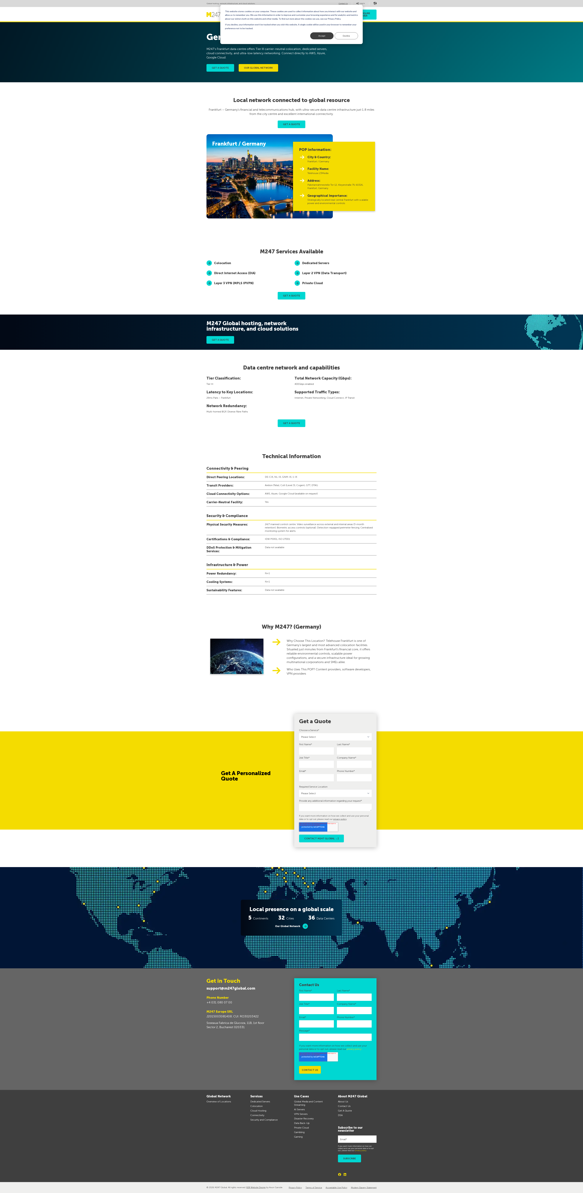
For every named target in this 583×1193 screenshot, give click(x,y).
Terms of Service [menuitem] (313, 1187)
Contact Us (343, 3)
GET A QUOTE (291, 124)
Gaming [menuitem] (298, 1136)
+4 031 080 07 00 (219, 1002)
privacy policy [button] (340, 819)
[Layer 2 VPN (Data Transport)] (336, 273)
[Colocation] (247, 263)
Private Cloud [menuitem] (301, 1127)
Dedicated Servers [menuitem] (260, 1101)
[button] (375, 3)
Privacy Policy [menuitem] (295, 1187)
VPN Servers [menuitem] (301, 1114)
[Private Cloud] (336, 283)
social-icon (339, 1174)
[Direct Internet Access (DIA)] (247, 273)
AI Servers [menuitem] (299, 1109)
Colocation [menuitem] (256, 1106)
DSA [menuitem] (340, 1115)
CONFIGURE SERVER (363, 14)
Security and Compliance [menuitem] (264, 1119)
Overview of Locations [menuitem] (218, 1101)
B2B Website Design (256, 1187)
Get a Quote (220, 339)
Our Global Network (287, 926)
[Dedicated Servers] (336, 263)
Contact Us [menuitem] (344, 1106)
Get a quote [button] (220, 67)
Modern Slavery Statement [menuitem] (364, 1187)
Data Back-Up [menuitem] (302, 1123)
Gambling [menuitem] (299, 1132)
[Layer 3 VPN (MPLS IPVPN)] (247, 283)
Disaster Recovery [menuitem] (304, 1118)
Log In (362, 3)
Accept (321, 35)
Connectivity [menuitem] (257, 1115)
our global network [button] (258, 67)
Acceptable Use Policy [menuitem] (336, 1187)
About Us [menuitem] (343, 1101)
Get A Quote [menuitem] (345, 1110)
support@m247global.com (230, 988)
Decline (346, 35)
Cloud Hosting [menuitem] (258, 1110)
